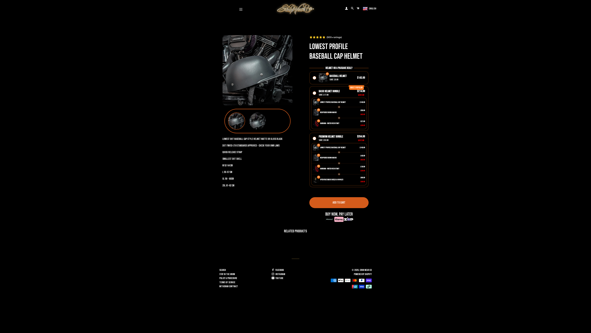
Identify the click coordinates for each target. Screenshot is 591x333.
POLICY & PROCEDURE (228, 278)
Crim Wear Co (366, 270)
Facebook (279, 270)
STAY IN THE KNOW (227, 274)
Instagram (280, 274)
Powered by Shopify (363, 274)
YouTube (279, 278)
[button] (236, 121)
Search (222, 270)
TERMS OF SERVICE (227, 282)
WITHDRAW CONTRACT (228, 286)
